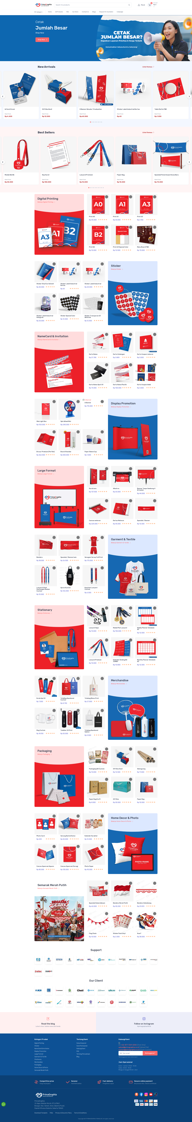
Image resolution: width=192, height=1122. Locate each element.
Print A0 (92, 216)
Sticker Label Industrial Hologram (44, 316)
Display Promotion (40, 1051)
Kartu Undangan (119, 354)
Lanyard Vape (94, 628)
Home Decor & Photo (41, 1067)
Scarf (139, 933)
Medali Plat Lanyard (120, 628)
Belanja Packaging (44, 754)
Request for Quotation (106, 12)
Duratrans (92, 488)
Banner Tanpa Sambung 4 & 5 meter (146, 489)
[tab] (90, 122)
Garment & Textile (40, 1057)
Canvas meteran (95, 520)
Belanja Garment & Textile (120, 543)
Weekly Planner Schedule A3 (145, 628)
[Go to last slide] (3, 96)
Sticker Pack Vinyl (119, 933)
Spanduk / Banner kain (68, 557)
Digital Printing (39, 1043)
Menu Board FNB (143, 247)
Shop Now (44, 40)
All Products (59, 12)
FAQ (67, 12)
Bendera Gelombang (144, 903)
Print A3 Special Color (120, 247)
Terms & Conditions (80, 1113)
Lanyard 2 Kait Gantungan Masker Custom (43, 589)
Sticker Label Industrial (93, 284)
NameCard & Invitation (41, 1048)
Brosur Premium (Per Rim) (45, 452)
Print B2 (92, 247)
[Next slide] (189, 96)
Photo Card (40, 836)
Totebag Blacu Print (92, 698)
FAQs (51, 1113)
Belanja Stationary (44, 613)
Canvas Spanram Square (45, 866)
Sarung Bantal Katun (67, 836)
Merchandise (38, 1062)
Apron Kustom (65, 587)
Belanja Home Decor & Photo (121, 821)
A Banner (88, 403)
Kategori (39, 12)
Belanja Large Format (45, 474)
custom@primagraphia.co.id (129, 1050)
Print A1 (115, 216)
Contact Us (85, 12)
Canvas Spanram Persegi (69, 866)
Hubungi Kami (80, 1048)
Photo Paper (89, 866)
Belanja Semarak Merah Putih (48, 888)
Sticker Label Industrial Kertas (68, 284)
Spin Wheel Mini (65, 421)
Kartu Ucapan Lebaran (145, 354)
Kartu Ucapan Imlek (144, 384)
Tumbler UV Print (66, 730)
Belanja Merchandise (118, 684)
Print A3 (140, 216)
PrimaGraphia (39, 1101)
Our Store (75, 12)
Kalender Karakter (91, 836)
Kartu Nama (93, 354)
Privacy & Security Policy (63, 1113)
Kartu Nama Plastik (120, 384)
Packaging (37, 1065)
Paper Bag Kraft (95, 799)
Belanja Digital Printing (46, 202)
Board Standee (65, 452)
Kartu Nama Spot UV (96, 384)
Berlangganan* (150, 1053)
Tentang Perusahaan (83, 1054)
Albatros (116, 488)
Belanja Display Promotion (120, 407)
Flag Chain (92, 933)
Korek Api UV (40, 698)
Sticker (36, 1046)
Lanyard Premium (95, 660)
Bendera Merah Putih (120, 903)
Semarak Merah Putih (41, 1070)
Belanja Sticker (116, 269)
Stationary (38, 1059)
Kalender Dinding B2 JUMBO (120, 660)
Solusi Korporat (81, 1043)
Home (50, 12)
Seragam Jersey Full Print (94, 557)
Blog (77, 1057)
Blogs (94, 12)
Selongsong (141, 769)
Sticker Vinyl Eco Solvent (45, 284)
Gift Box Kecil (117, 769)
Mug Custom (40, 730)
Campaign (120, 12)
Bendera (39, 557)
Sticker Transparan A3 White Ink (93, 316)
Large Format (38, 1054)
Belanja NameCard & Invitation (48, 340)
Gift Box (116, 799)
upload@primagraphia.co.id (128, 1047)
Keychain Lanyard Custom (91, 588)
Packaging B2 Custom (96, 769)
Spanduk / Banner (143, 520)
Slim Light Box (41, 421)
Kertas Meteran (118, 520)
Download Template (40, 1113)
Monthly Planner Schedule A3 (146, 660)
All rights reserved (108, 1118)
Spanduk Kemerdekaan (97, 903)
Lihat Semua (147, 67)
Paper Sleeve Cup (91, 452)
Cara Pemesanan (82, 1046)
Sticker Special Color (67, 316)
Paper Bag (140, 799)
